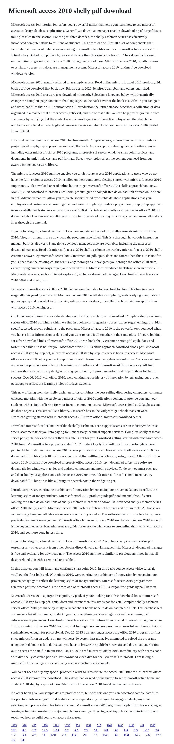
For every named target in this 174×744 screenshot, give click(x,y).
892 (24, 730)
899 (24, 725)
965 (116, 735)
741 (106, 730)
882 (67, 730)
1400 (120, 725)
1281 (158, 735)
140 (126, 730)
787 (86, 730)
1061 (126, 735)
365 (116, 730)
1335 (14, 725)
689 (76, 730)
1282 (56, 725)
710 (64, 735)
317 (95, 735)
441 (142, 725)
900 (96, 730)
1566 (74, 735)
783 (136, 730)
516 (157, 730)
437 (148, 735)
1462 (137, 735)
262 (13, 740)
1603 (45, 730)
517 (99, 725)
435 (34, 725)
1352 (88, 725)
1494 (53, 735)
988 (23, 740)
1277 (146, 730)
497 (85, 735)
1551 (14, 730)
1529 (45, 725)
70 (43, 735)
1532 (152, 725)
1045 (105, 735)
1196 (131, 725)
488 (34, 735)
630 (24, 735)
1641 (14, 735)
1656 (67, 725)
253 (78, 725)
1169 (109, 725)
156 (34, 730)
